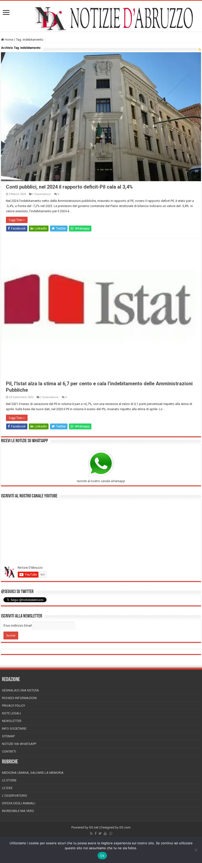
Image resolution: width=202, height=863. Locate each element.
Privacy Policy (13, 705)
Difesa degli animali (18, 803)
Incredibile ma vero (18, 811)
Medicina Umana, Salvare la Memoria (33, 773)
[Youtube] (105, 833)
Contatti (9, 751)
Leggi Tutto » (17, 220)
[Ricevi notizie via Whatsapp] (111, 833)
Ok (102, 856)
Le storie (9, 780)
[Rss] (91, 833)
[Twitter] (100, 833)
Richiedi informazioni (19, 698)
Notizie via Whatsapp (19, 744)
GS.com (125, 827)
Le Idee (7, 788)
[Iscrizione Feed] (199, 50)
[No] (195, 849)
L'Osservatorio (41, 194)
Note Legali (11, 713)
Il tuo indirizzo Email (17, 625)
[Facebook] (95, 833)
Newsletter (11, 721)
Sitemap (8, 736)
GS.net (93, 827)
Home (8, 39)
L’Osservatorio (14, 795)
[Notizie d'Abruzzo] (101, 19)
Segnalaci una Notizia (20, 690)
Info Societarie (14, 728)
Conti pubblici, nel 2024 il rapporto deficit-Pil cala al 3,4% (69, 187)
